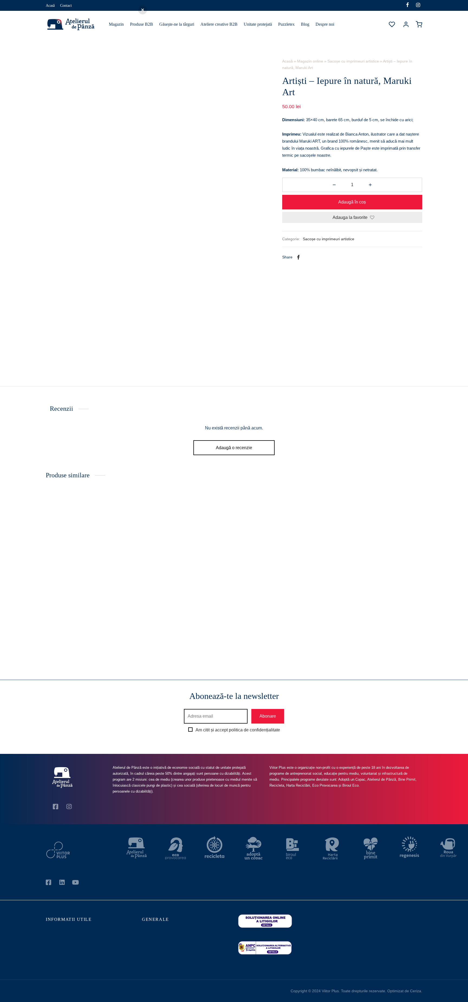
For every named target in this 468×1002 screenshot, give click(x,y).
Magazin (116, 24)
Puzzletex (286, 24)
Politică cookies (156, 992)
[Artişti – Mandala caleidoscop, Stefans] (282, 558)
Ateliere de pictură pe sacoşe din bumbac (173, 941)
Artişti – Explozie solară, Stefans (375, 630)
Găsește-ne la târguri (176, 24)
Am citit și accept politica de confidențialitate (238, 730)
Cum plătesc (55, 941)
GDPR (98, 992)
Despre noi (325, 24)
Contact (66, 5)
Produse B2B (141, 24)
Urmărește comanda (61, 962)
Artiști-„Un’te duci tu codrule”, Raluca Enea (86, 630)
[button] (90, 648)
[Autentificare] (406, 24)
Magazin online (310, 61)
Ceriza (415, 991)
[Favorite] (392, 24)
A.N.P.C (148, 962)
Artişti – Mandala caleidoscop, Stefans (278, 630)
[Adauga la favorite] (131, 630)
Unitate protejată (258, 24)
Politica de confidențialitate (67, 992)
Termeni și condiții (123, 992)
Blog (305, 24)
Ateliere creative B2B (219, 24)
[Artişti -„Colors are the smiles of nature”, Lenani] (186, 558)
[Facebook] (407, 5)
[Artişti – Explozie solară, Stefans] (378, 558)
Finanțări (149, 931)
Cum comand (56, 931)
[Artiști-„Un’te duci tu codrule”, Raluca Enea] (90, 558)
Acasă (50, 5)
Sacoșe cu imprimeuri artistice (353, 61)
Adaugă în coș (352, 202)
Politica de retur (58, 952)
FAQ (145, 952)
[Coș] (419, 24)
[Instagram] (418, 5)
